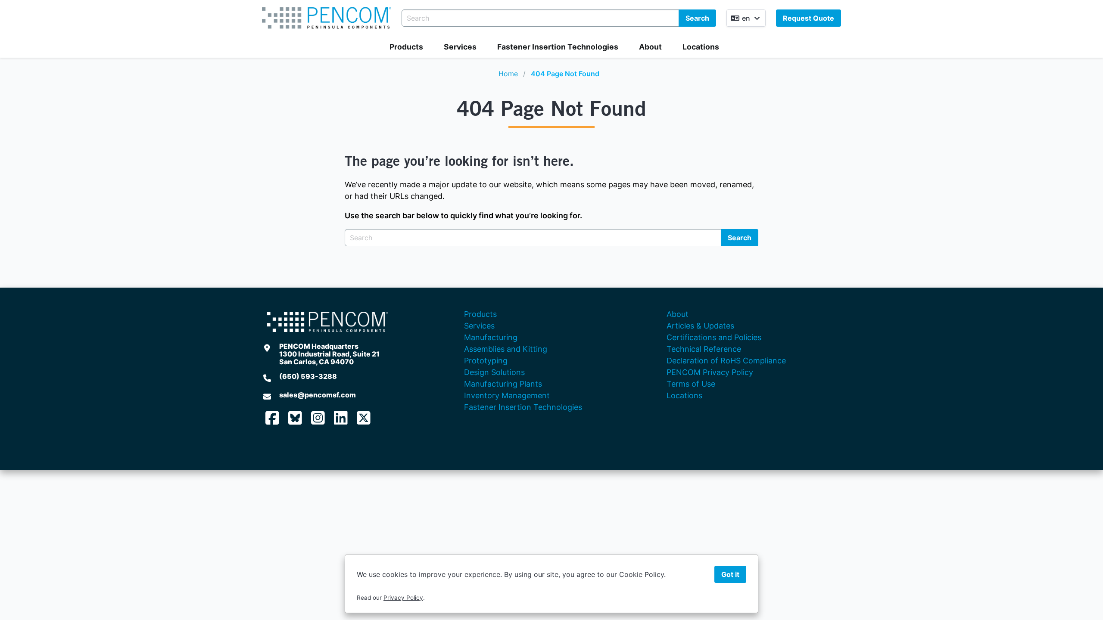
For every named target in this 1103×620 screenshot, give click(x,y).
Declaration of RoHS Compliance (726, 360)
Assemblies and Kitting (505, 348)
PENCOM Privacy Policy (710, 372)
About (650, 46)
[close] (1087, 15)
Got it (730, 574)
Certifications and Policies (714, 337)
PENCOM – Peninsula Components (326, 18)
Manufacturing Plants (503, 383)
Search (697, 18)
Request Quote (808, 18)
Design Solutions (494, 372)
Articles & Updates (700, 325)
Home (508, 73)
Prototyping (486, 360)
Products (406, 46)
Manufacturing (490, 337)
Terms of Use (691, 383)
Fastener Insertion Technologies (557, 46)
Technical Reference (704, 348)
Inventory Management (507, 395)
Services (460, 46)
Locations (700, 46)
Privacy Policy (403, 597)
